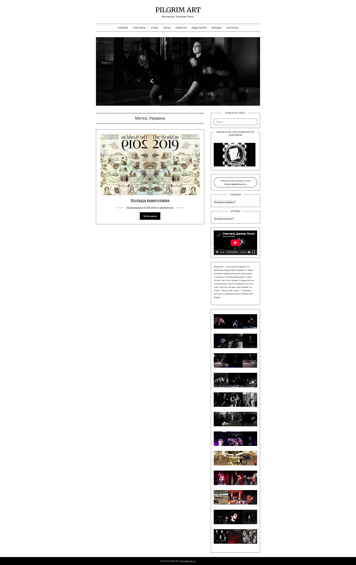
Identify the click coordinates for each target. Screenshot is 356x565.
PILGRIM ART (178, 10)
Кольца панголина (150, 200)
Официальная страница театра (235, 182)
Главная (123, 27)
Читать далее (150, 216)
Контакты (232, 27)
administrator (166, 207)
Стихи (154, 27)
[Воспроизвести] (217, 252)
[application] (235, 242)
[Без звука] (249, 252)
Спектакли (139, 27)
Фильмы (217, 27)
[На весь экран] (253, 252)
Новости (181, 27)
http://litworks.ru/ (188, 561)
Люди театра (199, 27)
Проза (167, 27)
